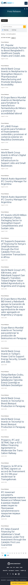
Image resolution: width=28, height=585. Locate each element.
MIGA (17, 567)
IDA (11, 567)
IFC (14, 567)
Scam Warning (23, 580)
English (22, 570)
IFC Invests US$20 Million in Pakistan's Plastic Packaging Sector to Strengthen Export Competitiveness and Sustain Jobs (14, 222)
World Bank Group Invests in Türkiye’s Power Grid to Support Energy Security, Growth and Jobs (13, 356)
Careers (17, 570)
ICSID (21, 567)
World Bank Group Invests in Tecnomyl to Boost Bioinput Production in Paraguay (13, 402)
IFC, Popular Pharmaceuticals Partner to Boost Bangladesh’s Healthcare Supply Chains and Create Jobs (14, 50)
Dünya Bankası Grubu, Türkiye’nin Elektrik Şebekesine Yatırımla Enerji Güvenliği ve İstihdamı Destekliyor (12, 379)
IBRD (8, 567)
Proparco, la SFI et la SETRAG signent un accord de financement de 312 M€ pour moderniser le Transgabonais (13, 473)
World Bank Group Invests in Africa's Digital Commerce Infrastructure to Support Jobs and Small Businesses (13, 159)
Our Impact (11, 570)
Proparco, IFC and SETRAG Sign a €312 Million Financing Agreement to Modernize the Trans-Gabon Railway (12, 446)
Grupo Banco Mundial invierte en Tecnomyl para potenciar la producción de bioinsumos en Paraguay (13, 332)
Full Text (14, 30)
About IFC (5, 570)
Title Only (6, 30)
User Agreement (10, 580)
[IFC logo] (8, 3)
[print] (24, 9)
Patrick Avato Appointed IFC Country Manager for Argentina (14, 181)
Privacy (16, 580)
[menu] (26, 3)
